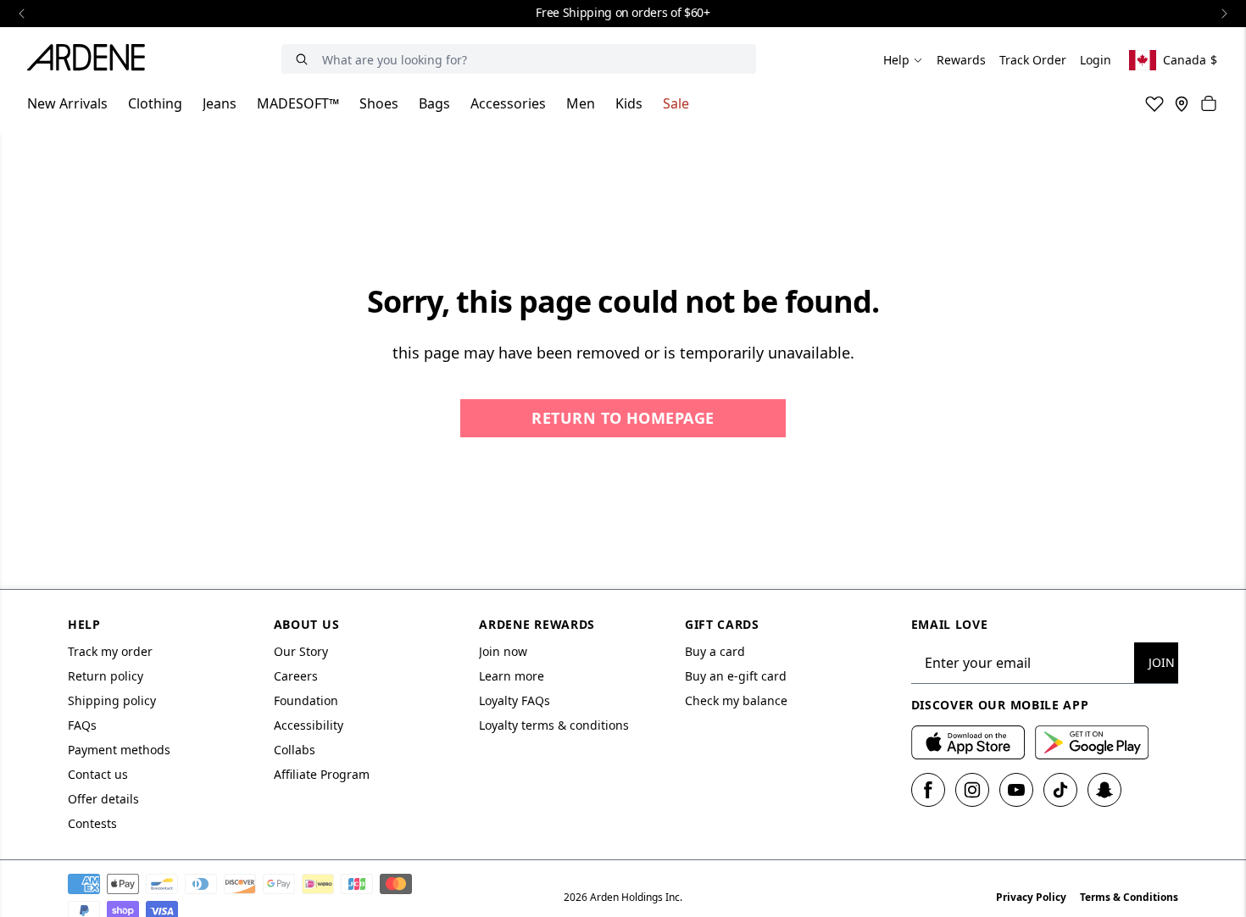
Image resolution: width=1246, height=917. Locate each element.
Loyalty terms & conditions (554, 725)
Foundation (306, 700)
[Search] (301, 59)
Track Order (1032, 60)
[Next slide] (1224, 13)
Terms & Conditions (1129, 897)
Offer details (103, 799)
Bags (434, 103)
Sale (676, 103)
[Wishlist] (1154, 103)
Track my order (110, 651)
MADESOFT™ (298, 103)
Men (580, 103)
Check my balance (736, 700)
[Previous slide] (22, 13)
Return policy (105, 676)
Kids (628, 103)
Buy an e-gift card (736, 676)
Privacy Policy (1031, 897)
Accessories (508, 103)
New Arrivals (67, 103)
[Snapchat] (1104, 790)
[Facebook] (928, 790)
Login (1095, 60)
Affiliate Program (322, 774)
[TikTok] (1060, 790)
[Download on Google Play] (1092, 742)
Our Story (301, 651)
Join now (503, 651)
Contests (92, 823)
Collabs (294, 750)
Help (896, 60)
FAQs (82, 725)
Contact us (98, 774)
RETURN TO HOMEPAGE (622, 418)
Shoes (378, 103)
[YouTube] (1016, 790)
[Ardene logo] (90, 60)
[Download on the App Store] (968, 742)
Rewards (961, 60)
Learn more (511, 676)
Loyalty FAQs (514, 700)
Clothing (155, 103)
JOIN (1162, 662)
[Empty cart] (1209, 103)
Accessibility (308, 725)
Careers (296, 676)
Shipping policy (112, 700)
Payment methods (119, 750)
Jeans (219, 103)
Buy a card (715, 651)
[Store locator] (1181, 103)
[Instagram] (972, 790)
